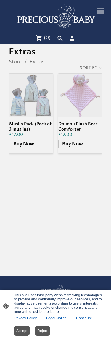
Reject (42, 331)
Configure (84, 318)
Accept (21, 331)
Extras (37, 62)
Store (15, 62)
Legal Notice (56, 318)
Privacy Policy (25, 318)
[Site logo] (56, 15)
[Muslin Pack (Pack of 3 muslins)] (31, 95)
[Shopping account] (71, 38)
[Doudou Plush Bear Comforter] (80, 95)
